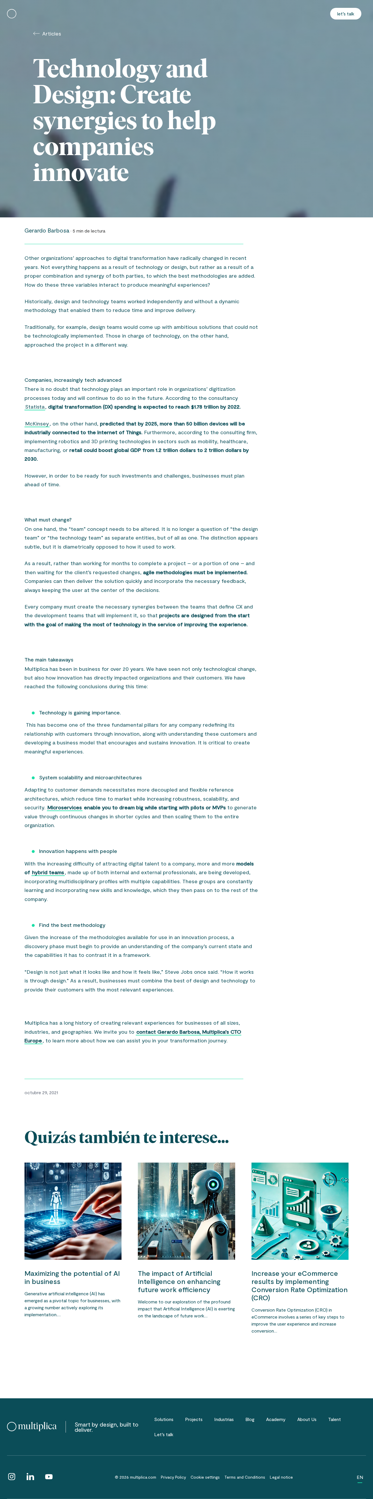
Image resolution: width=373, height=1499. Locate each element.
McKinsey (37, 423)
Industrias (224, 1419)
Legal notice (281, 1477)
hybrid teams (48, 872)
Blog (249, 1419)
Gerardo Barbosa (46, 230)
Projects (194, 1419)
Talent (334, 1419)
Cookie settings (205, 1477)
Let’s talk (345, 13)
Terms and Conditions (244, 1477)
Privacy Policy (173, 1477)
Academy (276, 1419)
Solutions (163, 1419)
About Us (306, 1419)
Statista (35, 406)
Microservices (64, 807)
